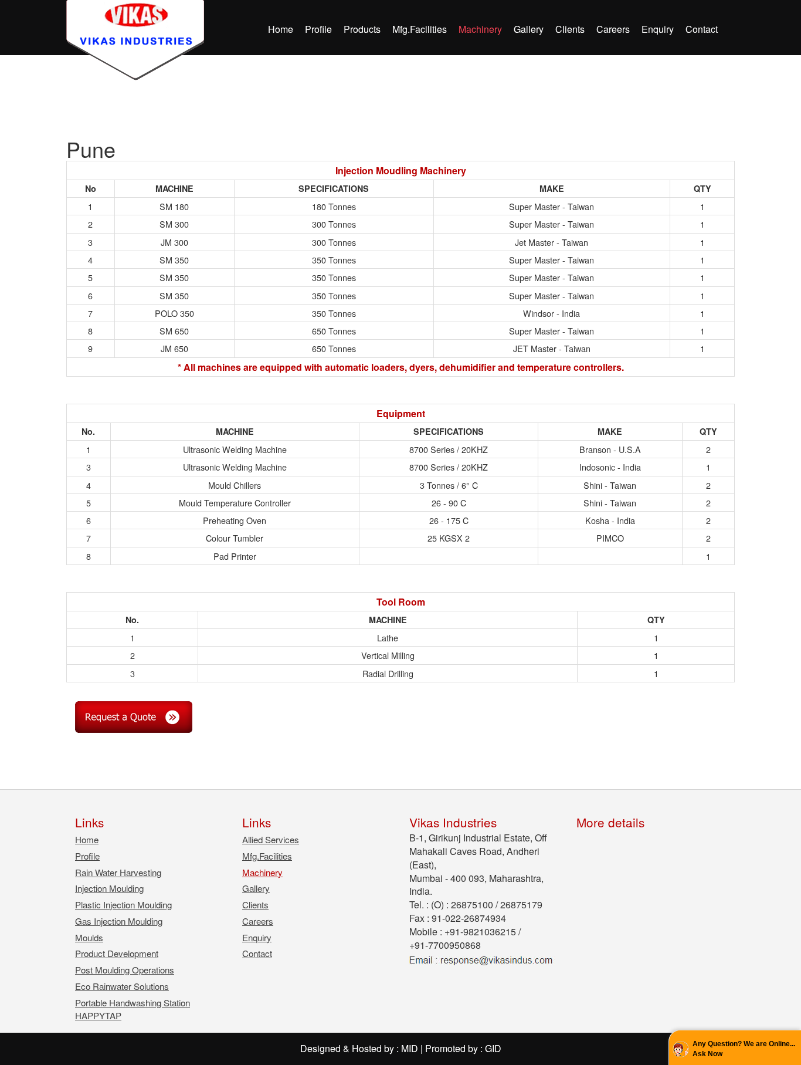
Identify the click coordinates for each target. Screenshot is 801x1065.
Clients (570, 29)
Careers (613, 29)
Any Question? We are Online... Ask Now (744, 1049)
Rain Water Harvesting (118, 872)
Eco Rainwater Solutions (122, 986)
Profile (318, 29)
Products (362, 29)
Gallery (529, 29)
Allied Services (270, 839)
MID (409, 1048)
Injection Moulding (109, 888)
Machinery (480, 29)
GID (493, 1048)
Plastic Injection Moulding (123, 904)
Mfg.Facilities (419, 29)
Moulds (89, 937)
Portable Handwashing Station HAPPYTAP (132, 1009)
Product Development (116, 953)
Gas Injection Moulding (118, 921)
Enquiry (658, 29)
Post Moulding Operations (124, 969)
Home (280, 29)
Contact (701, 29)
